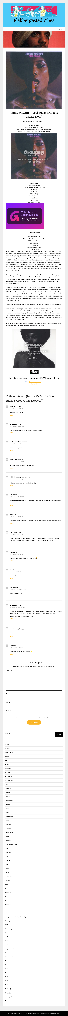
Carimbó (7, 792)
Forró (6, 856)
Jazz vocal (8, 901)
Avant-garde (9, 752)
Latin (6, 909)
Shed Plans (13, 570)
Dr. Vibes (43, 121)
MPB (6, 925)
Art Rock (7, 748)
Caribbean (8, 788)
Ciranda (7, 804)
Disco (7, 820)
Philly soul (8, 941)
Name (8, 694)
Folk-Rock (8, 852)
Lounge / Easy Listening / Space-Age (16, 917)
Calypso (7, 784)
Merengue (8, 921)
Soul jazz (7, 981)
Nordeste (8, 933)
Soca (6, 973)
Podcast (7, 945)
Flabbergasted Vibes (34, 20)
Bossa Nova (8, 768)
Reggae (7, 961)
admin (12, 494)
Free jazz (7, 860)
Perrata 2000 (14, 532)
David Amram (9, 816)
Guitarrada (8, 877)
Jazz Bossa (8, 892)
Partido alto (8, 937)
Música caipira (9, 929)
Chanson (7, 796)
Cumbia (7, 812)
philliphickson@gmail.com (18, 477)
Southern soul (9, 985)
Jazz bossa (8, 889)
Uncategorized (9, 997)
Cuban (7, 808)
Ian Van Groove (15, 459)
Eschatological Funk (11, 844)
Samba (7, 969)
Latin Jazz (8, 913)
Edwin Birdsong (9, 832)
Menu (60, 29)
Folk (6, 848)
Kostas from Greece (16, 442)
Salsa (6, 965)
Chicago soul (9, 800)
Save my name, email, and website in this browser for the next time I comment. (34, 717)
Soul (6, 977)
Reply (11, 415)
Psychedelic (8, 953)
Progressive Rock (10, 949)
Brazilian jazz (9, 776)
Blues (6, 760)
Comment (10, 670)
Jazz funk (7, 897)
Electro (7, 836)
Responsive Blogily (45, 1013)
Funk (6, 864)
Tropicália (8, 993)
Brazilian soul (9, 780)
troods (12, 514)
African (7, 744)
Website (9, 710)
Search (7, 733)
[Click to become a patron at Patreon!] (34, 384)
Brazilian (7, 772)
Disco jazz (8, 824)
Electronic (8, 840)
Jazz (6, 884)
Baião (7, 756)
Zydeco (7, 1001)
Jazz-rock (8, 905)
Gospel (7, 872)
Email (8, 702)
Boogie (7, 764)
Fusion (7, 868)
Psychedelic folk (10, 957)
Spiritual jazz (9, 989)
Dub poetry (8, 828)
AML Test (13, 587)
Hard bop (8, 880)
